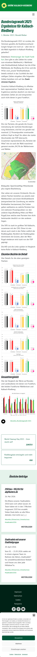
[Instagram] (18, 609)
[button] (34, 615)
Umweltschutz (24, 519)
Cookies (11, 654)
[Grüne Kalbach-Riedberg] (4, 5)
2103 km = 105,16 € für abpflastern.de (14, 490)
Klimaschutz (16, 519)
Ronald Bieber (21, 35)
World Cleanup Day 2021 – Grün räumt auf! (18, 442)
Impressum (25, 654)
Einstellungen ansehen (18, 649)
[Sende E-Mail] (3, 421)
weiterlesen (26, 527)
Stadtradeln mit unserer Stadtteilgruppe (15, 541)
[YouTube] (23, 609)
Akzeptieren (19, 638)
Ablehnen (18, 644)
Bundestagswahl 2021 (24, 421)
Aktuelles (13, 421)
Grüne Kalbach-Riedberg (20, 5)
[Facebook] (14, 609)
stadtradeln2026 (11, 522)
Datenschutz (17, 654)
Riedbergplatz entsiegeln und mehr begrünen (18, 457)
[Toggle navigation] (33, 14)
